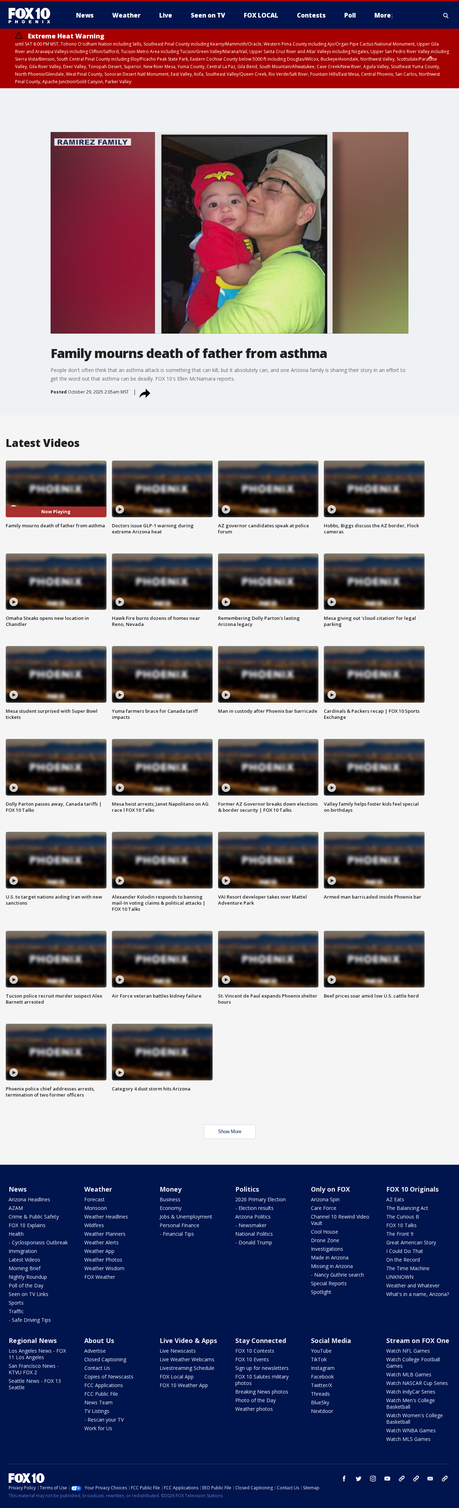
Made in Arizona (330, 1257)
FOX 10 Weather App (184, 1385)
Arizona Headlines (29, 1199)
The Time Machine (408, 1268)
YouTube (321, 1350)
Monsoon (95, 1208)
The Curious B (402, 1216)
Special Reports (329, 1283)
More (382, 15)
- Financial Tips (177, 1233)
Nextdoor (322, 1411)
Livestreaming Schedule (187, 1368)
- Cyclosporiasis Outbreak (38, 1242)
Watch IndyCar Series (410, 1391)
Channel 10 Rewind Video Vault (340, 1219)
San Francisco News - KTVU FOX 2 (34, 1369)
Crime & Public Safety (34, 1216)
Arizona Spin (325, 1199)
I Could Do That (404, 1251)
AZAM (16, 1208)
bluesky (416, 1478)
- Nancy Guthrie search (337, 1274)
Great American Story (411, 1242)
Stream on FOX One (417, 1340)
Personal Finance (179, 1225)
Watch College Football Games (413, 1362)
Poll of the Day (26, 1285)
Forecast (94, 1199)
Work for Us (98, 1428)
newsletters (444, 1478)
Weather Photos (103, 1259)
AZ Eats (395, 1199)
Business (170, 1199)
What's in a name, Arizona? (417, 1294)
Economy (170, 1208)
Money (170, 1189)
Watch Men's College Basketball (410, 1403)
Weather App (99, 1251)
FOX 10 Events (252, 1359)
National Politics (254, 1233)
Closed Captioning (105, 1359)
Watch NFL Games (408, 1350)
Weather (98, 1189)
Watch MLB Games (408, 1374)
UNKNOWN (399, 1276)
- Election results (254, 1208)
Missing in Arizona (332, 1266)
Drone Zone (325, 1240)
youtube (387, 1478)
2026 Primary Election (260, 1199)
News (18, 1189)
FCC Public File (101, 1393)
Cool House (324, 1231)
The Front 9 (399, 1233)
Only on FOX (330, 1189)
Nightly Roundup (28, 1276)
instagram (373, 1478)
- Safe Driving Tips (30, 1319)
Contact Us (97, 1368)
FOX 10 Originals (412, 1189)
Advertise (95, 1350)
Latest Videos (24, 1259)
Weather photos (254, 1408)
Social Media (331, 1340)
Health (16, 1233)
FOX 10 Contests (254, 1350)
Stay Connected (260, 1340)
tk (401, 1478)
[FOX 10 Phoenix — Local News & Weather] (32, 15)
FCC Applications (103, 1385)
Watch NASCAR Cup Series (417, 1383)
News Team (98, 1402)
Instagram (323, 1368)
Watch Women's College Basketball (414, 1418)
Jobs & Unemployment (186, 1216)
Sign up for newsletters (262, 1368)
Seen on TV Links (28, 1294)
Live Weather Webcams (187, 1359)
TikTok (319, 1359)
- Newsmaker (250, 1225)
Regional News (33, 1340)
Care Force (323, 1208)
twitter (358, 1478)
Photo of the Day (255, 1400)
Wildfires (94, 1225)
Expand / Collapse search (446, 15)
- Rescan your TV (104, 1419)
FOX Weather (99, 1276)
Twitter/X (321, 1385)
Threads (320, 1393)
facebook (344, 1478)
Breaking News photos (261, 1391)
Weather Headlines (106, 1216)
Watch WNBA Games (411, 1430)
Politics (247, 1189)
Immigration (23, 1251)
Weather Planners (105, 1233)
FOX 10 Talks (401, 1225)
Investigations (327, 1248)
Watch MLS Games (408, 1439)
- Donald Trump (253, 1242)
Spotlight (321, 1291)
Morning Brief (25, 1268)
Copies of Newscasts (108, 1376)
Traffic (16, 1311)
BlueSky (320, 1402)
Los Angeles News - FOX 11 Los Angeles (37, 1354)
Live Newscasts (178, 1350)
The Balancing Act (407, 1208)
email (430, 1478)
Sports (16, 1302)
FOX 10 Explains (27, 1225)
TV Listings (96, 1411)
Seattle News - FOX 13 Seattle (35, 1384)
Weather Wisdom (104, 1268)
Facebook (322, 1376)
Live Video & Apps (188, 1340)
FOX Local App (177, 1376)
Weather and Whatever (413, 1285)
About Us (99, 1340)
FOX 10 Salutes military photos (262, 1379)
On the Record (403, 1259)
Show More (229, 1131)
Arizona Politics (253, 1216)
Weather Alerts (101, 1242)
